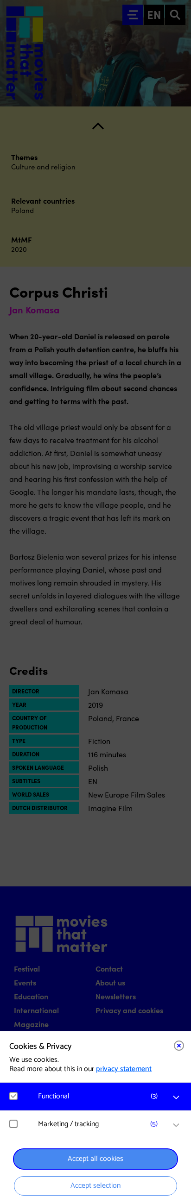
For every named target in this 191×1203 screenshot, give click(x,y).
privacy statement (124, 1069)
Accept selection (95, 1185)
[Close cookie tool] (179, 1046)
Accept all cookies (95, 1159)
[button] (100, 1096)
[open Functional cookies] (176, 1097)
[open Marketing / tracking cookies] (176, 1125)
